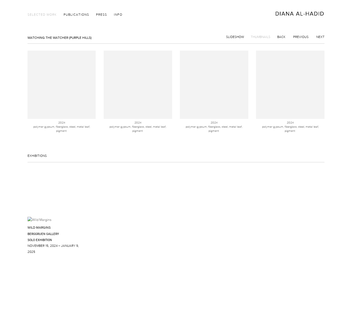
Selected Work (42, 14)
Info (118, 14)
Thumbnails (260, 37)
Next (320, 37)
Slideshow (235, 37)
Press (101, 14)
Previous (301, 37)
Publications (76, 14)
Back (281, 37)
